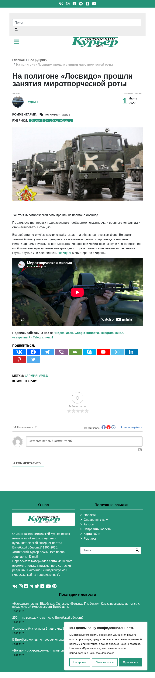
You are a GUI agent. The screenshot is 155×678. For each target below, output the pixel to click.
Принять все (130, 662)
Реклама (90, 538)
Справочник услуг (96, 519)
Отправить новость (97, 529)
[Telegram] (47, 352)
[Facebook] (33, 352)
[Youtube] (103, 352)
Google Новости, (87, 332)
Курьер (32, 101)
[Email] (75, 352)
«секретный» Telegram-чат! (32, 337)
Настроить (79, 662)
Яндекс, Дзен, (63, 332)
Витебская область (58, 120)
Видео (35, 120)
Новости (90, 515)
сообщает (64, 252)
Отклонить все (105, 662)
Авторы (89, 524)
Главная (18, 60)
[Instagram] (117, 352)
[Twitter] (33, 359)
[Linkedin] (131, 352)
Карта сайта (92, 533)
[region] (105, 646)
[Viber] (61, 352)
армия (32, 375)
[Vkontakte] (19, 352)
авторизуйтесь (133, 427)
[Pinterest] (19, 359)
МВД (44, 375)
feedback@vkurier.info (55, 556)
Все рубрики (37, 60)
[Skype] (89, 352)
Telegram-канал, (112, 332)
